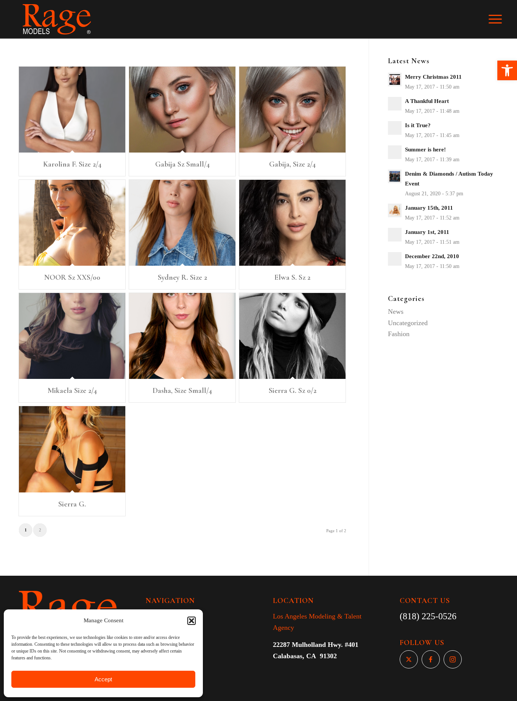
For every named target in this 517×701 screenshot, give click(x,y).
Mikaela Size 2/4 (72, 390)
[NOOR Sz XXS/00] (72, 223)
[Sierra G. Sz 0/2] (292, 336)
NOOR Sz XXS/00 (72, 277)
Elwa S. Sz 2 (292, 277)
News (395, 311)
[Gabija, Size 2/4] (292, 110)
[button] (507, 70)
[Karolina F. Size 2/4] (72, 110)
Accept (103, 679)
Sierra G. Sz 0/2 (292, 390)
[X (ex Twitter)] (409, 659)
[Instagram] (453, 659)
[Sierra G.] (72, 449)
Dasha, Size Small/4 (182, 390)
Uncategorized (408, 323)
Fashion (399, 334)
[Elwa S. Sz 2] (292, 223)
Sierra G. (72, 504)
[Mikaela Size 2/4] (72, 336)
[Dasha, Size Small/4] (182, 336)
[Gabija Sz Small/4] (182, 110)
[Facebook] (431, 659)
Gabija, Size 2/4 (292, 164)
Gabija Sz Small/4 (182, 164)
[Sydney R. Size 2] (182, 223)
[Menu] (500, 19)
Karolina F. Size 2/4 (72, 164)
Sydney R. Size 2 (182, 277)
